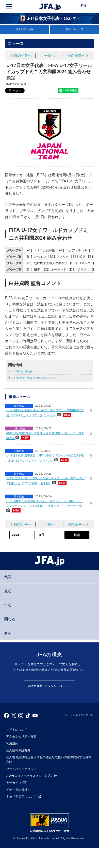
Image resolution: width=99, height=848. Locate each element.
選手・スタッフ (74, 29)
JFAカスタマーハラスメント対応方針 (31, 775)
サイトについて (16, 729)
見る (8, 590)
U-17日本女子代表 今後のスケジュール (33, 378)
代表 (8, 576)
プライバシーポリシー (21, 768)
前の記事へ (22, 55)
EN (83, 6)
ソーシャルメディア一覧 (79, 715)
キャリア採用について (21, 796)
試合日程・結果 (25, 29)
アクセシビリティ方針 (21, 736)
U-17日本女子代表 (21, 371)
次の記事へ (76, 55)
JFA (7, 632)
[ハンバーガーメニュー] (9, 6)
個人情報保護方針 (18, 750)
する (8, 604)
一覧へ (49, 55)
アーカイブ (13, 782)
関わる (9, 618)
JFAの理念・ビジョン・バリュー (49, 686)
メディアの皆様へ (18, 789)
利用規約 (12, 743)
